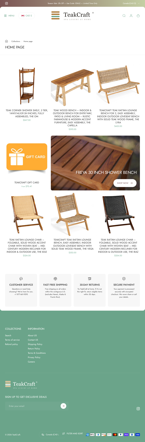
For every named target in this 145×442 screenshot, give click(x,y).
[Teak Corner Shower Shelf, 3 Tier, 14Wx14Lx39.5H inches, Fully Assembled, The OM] (27, 85)
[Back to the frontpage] (6, 41)
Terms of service (12, 340)
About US (32, 335)
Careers (31, 361)
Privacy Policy (34, 357)
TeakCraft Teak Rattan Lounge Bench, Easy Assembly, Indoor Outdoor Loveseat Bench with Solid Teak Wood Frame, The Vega (72, 244)
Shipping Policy (35, 344)
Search (8, 335)
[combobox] (131, 3)
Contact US (33, 340)
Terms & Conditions (37, 353)
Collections (15, 41)
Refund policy (11, 344)
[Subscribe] (63, 406)
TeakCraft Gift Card (26, 182)
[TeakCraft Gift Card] (27, 157)
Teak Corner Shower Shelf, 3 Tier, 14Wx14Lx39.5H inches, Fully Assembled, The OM (27, 113)
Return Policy (34, 348)
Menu (11, 16)
